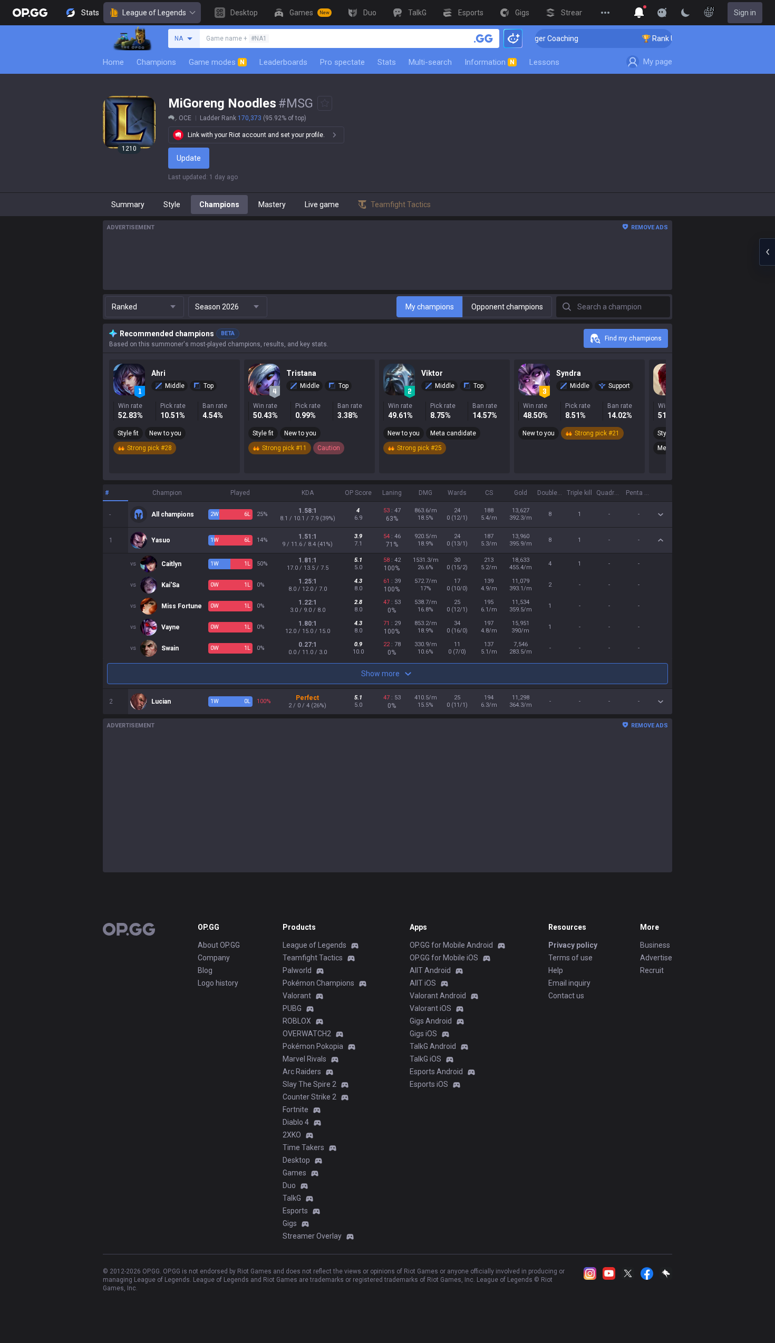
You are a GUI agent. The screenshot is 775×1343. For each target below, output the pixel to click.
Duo (289, 1185)
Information (489, 62)
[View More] (605, 12)
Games (294, 1173)
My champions (429, 307)
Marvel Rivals (304, 1059)
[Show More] (639, 12)
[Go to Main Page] (30, 12)
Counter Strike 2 (309, 1097)
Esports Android (436, 1071)
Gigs (290, 1223)
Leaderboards (283, 62)
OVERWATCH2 (307, 1033)
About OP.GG (219, 945)
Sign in (745, 12)
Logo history (218, 983)
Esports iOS (429, 1084)
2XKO (292, 1135)
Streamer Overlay (312, 1236)
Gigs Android (431, 1021)
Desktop (296, 1160)
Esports (295, 1210)
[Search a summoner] (483, 38)
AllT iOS (423, 983)
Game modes (217, 62)
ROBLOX (297, 1021)
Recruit (652, 970)
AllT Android (430, 970)
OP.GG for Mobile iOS (444, 957)
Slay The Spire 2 (309, 1084)
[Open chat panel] (767, 252)
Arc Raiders (302, 1071)
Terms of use (570, 957)
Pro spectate (342, 62)
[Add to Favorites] (324, 103)
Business (655, 945)
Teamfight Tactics (313, 957)
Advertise (656, 957)
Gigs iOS (423, 1033)
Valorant (297, 995)
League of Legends (154, 12)
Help (555, 970)
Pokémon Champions (318, 983)
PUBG (292, 1008)
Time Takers (303, 1147)
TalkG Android (433, 1046)
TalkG (292, 1198)
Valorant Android (438, 995)
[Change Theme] (685, 12)
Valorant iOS (430, 1008)
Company (214, 957)
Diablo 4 (296, 1122)
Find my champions (633, 338)
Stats (386, 62)
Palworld (297, 970)
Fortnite (295, 1109)
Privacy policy (572, 945)
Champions (156, 62)
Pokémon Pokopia (313, 1046)
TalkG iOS (425, 1059)
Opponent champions (507, 307)
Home (113, 62)
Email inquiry (569, 983)
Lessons (544, 62)
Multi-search (430, 62)
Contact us (566, 995)
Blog (205, 970)
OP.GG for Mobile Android (451, 945)
